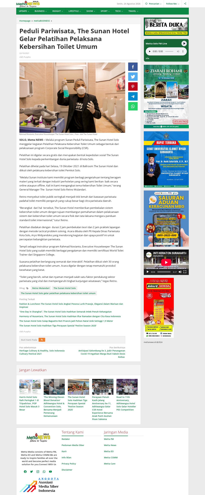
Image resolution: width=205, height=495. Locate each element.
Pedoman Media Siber (73, 445)
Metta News (110, 445)
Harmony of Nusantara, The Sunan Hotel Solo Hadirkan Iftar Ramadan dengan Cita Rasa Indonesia (70, 316)
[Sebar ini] (133, 66)
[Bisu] (180, 271)
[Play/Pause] (184, 43)
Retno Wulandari (41, 288)
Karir (64, 451)
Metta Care (109, 463)
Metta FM (109, 439)
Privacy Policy (69, 463)
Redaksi (66, 439)
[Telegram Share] (133, 96)
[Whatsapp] (133, 106)
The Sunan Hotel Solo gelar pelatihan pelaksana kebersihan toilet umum (58, 293)
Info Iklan (66, 457)
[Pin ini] (133, 86)
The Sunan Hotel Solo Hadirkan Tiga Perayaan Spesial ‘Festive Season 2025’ (57, 325)
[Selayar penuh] (184, 271)
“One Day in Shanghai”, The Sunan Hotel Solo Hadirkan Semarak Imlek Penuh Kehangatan (65, 311)
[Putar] (147, 271)
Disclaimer (67, 469)
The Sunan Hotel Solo (65, 288)
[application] (166, 262)
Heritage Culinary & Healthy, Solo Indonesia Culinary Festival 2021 (42, 350)
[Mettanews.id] (28, 3)
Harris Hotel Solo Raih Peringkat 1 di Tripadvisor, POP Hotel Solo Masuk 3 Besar (29, 403)
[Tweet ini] (133, 76)
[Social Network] (185, 3)
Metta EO (109, 451)
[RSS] (42, 340)
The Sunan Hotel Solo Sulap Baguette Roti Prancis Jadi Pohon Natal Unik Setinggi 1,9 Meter (66, 321)
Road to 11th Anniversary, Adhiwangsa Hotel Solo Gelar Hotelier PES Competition (126, 403)
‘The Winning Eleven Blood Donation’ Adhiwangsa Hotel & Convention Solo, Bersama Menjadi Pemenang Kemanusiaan (54, 406)
